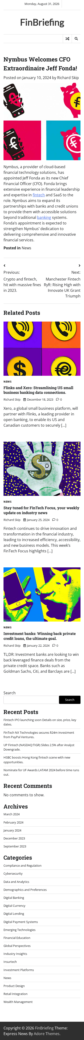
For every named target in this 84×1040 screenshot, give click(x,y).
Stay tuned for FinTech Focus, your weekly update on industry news (41, 510)
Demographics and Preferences (25, 890)
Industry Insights (15, 954)
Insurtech (10, 962)
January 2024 (12, 830)
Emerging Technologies (19, 930)
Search (10, 692)
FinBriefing (42, 21)
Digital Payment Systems (21, 922)
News (26, 248)
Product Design (14, 986)
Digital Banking (14, 898)
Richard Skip (68, 77)
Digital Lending (14, 913)
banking (44, 217)
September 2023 (15, 846)
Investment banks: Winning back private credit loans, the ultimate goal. (40, 636)
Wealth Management (18, 1002)
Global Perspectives (17, 946)
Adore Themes (47, 1033)
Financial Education (17, 938)
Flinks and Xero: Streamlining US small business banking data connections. (38, 390)
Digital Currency (14, 905)
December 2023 (14, 838)
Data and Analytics (16, 882)
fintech (39, 194)
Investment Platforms (19, 970)
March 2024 (12, 814)
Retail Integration (16, 994)
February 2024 (13, 822)
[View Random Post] (67, 38)
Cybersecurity (13, 873)
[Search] (76, 38)
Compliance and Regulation (23, 865)
